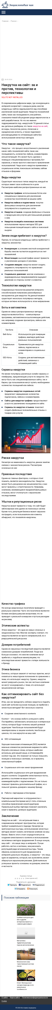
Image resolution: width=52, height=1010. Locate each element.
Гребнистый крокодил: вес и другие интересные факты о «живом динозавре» (25, 921)
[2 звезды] (18, 878)
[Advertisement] (26, 51)
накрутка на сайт (40, 126)
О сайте (5, 997)
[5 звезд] (24, 878)
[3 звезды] (20, 878)
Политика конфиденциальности (35, 997)
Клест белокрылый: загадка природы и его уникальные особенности (25, 986)
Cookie (4, 1001)
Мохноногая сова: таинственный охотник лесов (25, 964)
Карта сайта (15, 997)
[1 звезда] (16, 878)
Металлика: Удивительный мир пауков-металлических (25, 943)
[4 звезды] (22, 878)
